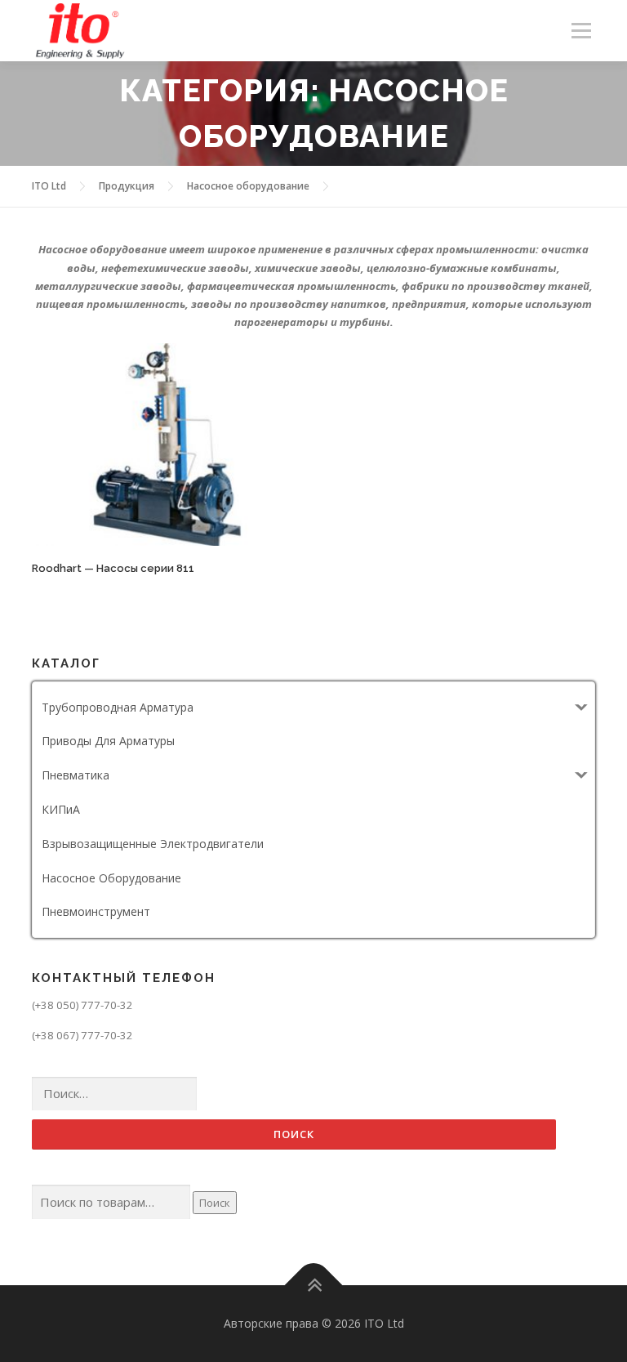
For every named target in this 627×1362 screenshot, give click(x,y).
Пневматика (75, 775)
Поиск (214, 1202)
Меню (581, 30)
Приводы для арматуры (108, 740)
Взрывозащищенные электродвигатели (153, 843)
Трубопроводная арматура (117, 707)
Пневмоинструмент (96, 911)
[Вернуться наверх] (314, 1286)
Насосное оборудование (111, 878)
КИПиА (61, 809)
